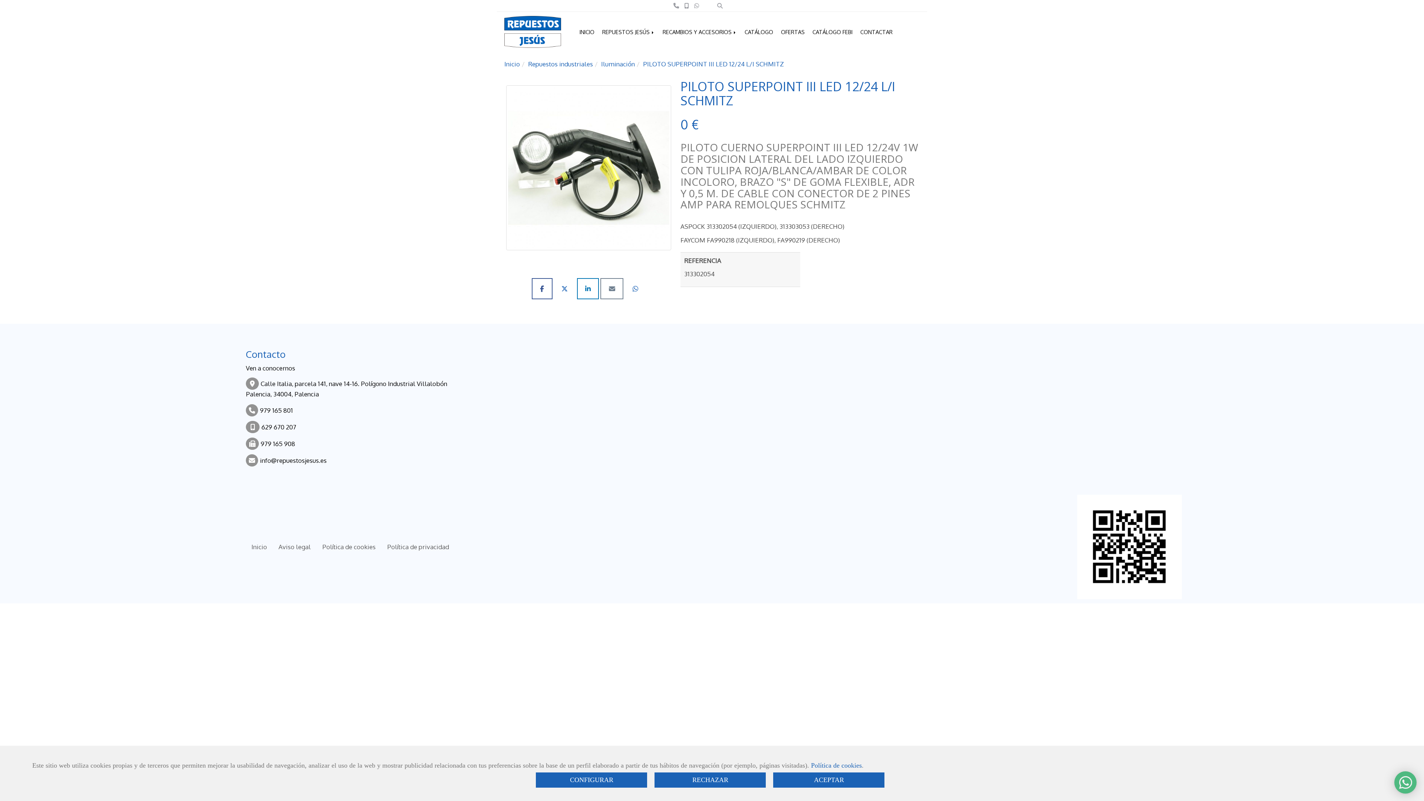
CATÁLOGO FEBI (832, 32)
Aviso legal (294, 547)
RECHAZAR (710, 780)
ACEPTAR (829, 780)
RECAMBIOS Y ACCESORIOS (698, 32)
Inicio (259, 547)
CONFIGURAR (591, 780)
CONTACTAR (876, 32)
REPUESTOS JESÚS (626, 32)
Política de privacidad (418, 547)
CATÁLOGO (759, 32)
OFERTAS (793, 32)
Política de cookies (836, 765)
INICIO (587, 32)
